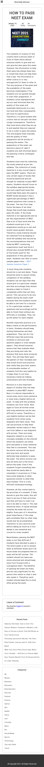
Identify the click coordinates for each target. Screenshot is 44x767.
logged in (19, 606)
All (5, 674)
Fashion (7, 696)
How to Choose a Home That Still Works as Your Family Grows (21, 633)
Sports (7, 737)
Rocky (23, 26)
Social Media (9, 733)
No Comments (32, 25)
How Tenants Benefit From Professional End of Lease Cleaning (21, 659)
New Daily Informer (22, 2)
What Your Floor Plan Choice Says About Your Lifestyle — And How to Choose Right (21, 651)
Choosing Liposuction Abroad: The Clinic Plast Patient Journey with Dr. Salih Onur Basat (20, 642)
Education (8, 685)
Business (8, 682)
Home (6, 715)
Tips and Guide (10, 744)
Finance (7, 700)
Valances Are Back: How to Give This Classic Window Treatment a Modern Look (20, 625)
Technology (8, 741)
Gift (5, 707)
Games (7, 704)
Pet (5, 730)
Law (6, 719)
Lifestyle (7, 722)
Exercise (7, 693)
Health (7, 711)
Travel (6, 748)
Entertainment (9, 689)
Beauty (7, 678)
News (6, 726)
